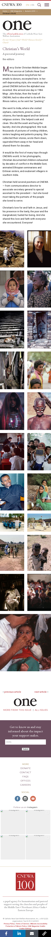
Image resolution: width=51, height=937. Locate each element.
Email (31, 933)
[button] (13, 822)
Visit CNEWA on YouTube (33, 798)
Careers (25, 785)
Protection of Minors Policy (16, 926)
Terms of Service (22, 924)
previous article (12, 691)
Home (5, 11)
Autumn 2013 (30, 11)
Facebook (6, 933)
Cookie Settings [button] (25, 929)
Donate (25, 768)
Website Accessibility (38, 924)
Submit (25, 749)
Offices (25, 780)
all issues (41, 710)
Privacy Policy (9, 924)
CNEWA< (12, 5)
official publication (15, 33)
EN (27, 5)
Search (39, 5)
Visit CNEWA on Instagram (25, 798)
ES (33, 5)
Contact (25, 772)
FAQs (25, 776)
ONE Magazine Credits (36, 926)
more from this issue (17, 710)
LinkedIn (19, 933)
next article (41, 691)
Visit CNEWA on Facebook (17, 798)
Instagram (32, 807)
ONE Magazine (16, 11)
